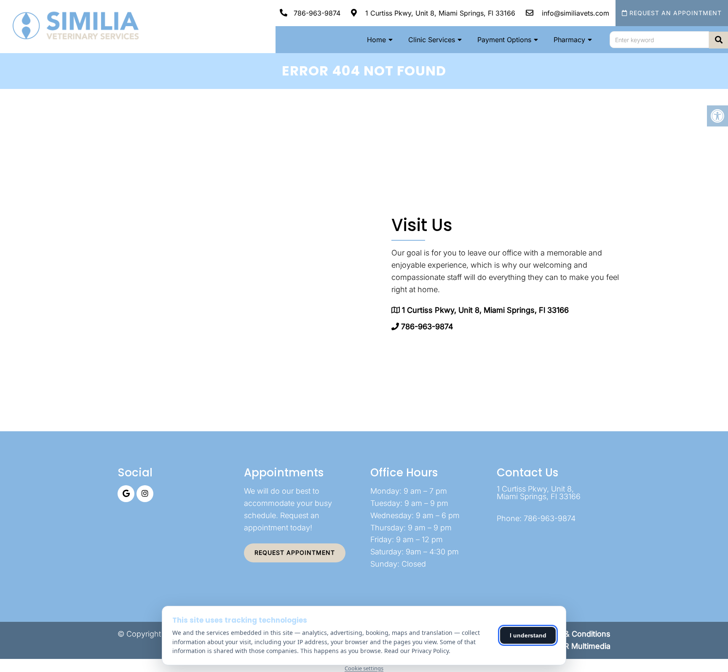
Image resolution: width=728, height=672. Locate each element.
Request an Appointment (674, 12)
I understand (528, 635)
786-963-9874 (317, 13)
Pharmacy (569, 39)
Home (376, 39)
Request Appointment (294, 552)
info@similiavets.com (574, 13)
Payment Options (504, 39)
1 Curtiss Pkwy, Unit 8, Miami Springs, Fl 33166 (439, 13)
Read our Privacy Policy (416, 651)
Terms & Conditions (574, 633)
